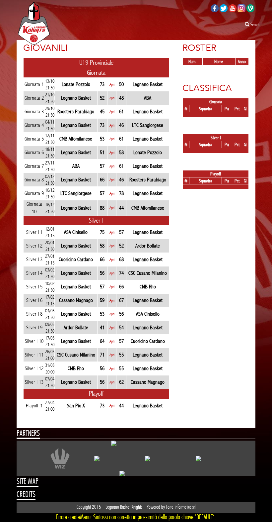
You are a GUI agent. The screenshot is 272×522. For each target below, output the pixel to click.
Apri (111, 84)
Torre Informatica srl (180, 507)
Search (254, 25)
